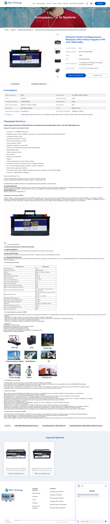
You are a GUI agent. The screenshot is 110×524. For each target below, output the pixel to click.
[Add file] (78, 521)
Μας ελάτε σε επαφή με (77, 3)
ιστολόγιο (65, 3)
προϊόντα (49, 3)
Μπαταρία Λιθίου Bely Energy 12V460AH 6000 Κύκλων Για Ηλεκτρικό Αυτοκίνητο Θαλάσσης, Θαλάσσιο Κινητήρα (42, 469)
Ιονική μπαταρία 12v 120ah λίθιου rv (54, 425)
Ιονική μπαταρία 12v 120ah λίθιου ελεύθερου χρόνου (86, 425)
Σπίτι (34, 3)
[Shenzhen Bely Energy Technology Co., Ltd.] (13, 3)
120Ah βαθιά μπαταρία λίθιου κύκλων (26, 425)
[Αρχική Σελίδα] (13, 492)
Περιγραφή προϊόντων (39, 84)
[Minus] (106, 486)
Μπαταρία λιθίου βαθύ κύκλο (25, 30)
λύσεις (55, 3)
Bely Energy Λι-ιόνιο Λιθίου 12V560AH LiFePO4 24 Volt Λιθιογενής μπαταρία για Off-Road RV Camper (16, 469)
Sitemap (17, 520)
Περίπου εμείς (41, 3)
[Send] (106, 521)
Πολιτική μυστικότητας (8, 521)
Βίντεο (60, 3)
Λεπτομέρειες (15, 84)
